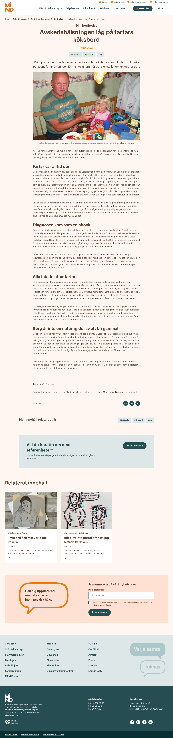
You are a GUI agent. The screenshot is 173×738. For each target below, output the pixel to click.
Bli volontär (53, 660)
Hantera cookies (11, 734)
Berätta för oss (135, 446)
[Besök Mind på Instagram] (144, 722)
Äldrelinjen (11, 665)
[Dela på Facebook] (137, 403)
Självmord (138, 420)
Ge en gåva (53, 649)
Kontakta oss (136, 699)
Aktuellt (92, 655)
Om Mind (93, 649)
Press (91, 660)
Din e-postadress (96, 590)
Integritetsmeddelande (30, 734)
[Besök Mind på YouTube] (150, 722)
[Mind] (9, 7)
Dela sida (37, 403)
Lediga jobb (95, 671)
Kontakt (92, 665)
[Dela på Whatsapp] (131, 403)
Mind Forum (11, 676)
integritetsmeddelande (102, 605)
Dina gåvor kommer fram (60, 671)
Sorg (150, 420)
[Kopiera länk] (125, 403)
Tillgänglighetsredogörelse (53, 734)
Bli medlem (53, 665)
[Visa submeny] (62, 9)
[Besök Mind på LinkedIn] (138, 722)
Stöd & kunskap (14, 649)
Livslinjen (10, 660)
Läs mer (119, 392)
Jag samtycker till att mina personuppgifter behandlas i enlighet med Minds (122, 604)
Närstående (124, 420)
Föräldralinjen (13, 671)
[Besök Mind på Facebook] (132, 722)
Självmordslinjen (14, 655)
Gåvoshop (52, 655)
